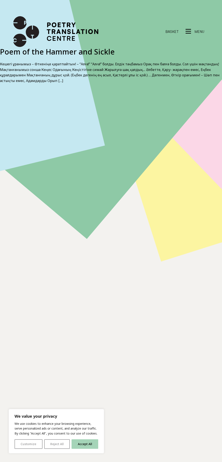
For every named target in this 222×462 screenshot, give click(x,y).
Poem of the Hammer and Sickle (57, 52)
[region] (56, 431)
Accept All (85, 444)
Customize (28, 444)
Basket (172, 31)
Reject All (57, 444)
